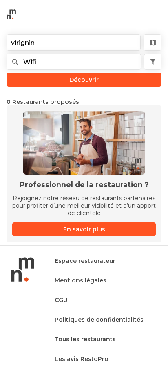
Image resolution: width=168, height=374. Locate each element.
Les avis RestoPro (81, 359)
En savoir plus (84, 229)
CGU (61, 300)
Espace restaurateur (85, 260)
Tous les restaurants (85, 339)
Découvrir (84, 79)
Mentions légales (80, 280)
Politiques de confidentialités (99, 319)
